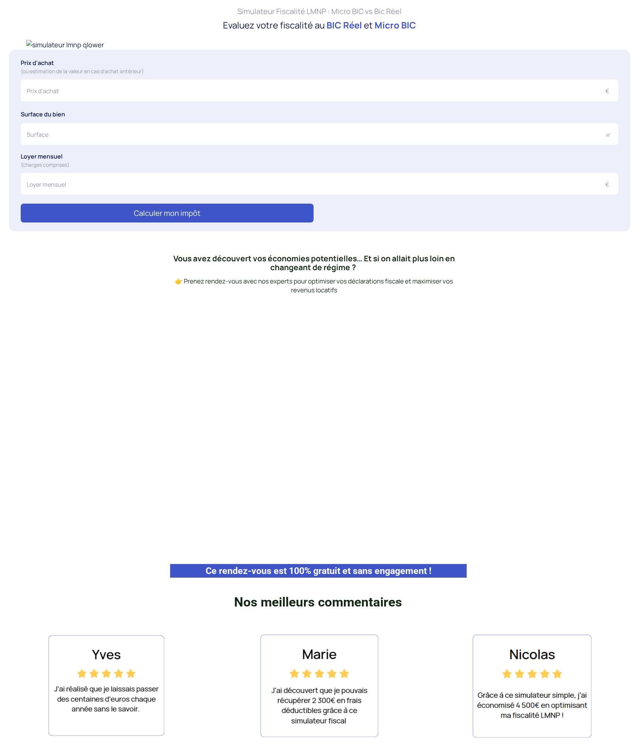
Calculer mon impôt (319, 205)
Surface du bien (43, 118)
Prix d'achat (82, 76)
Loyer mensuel (45, 158)
